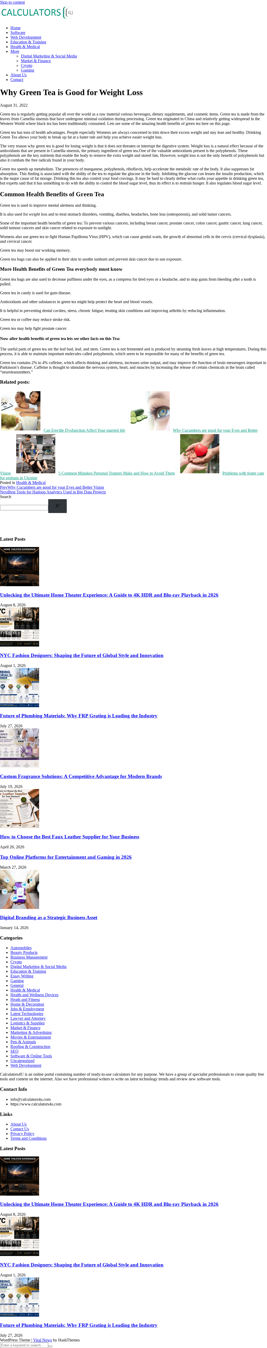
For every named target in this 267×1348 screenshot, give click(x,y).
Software (17, 32)
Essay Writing (21, 976)
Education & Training (28, 42)
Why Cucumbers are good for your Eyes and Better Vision (52, 487)
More (14, 51)
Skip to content (12, 2)
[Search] (57, 506)
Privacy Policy (22, 1133)
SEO (14, 1051)
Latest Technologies (26, 1013)
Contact (16, 79)
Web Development (25, 37)
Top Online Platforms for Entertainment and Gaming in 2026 (66, 857)
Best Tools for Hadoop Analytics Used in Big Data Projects (53, 492)
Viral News (42, 1340)
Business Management (28, 957)
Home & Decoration (27, 1004)
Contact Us (19, 1129)
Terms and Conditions (28, 1138)
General (16, 985)
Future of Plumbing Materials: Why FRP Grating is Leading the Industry (78, 715)
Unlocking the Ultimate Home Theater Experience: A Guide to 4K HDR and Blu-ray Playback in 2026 (109, 595)
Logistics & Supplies (27, 1023)
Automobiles (21, 948)
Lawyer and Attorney (28, 1018)
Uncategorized (22, 1060)
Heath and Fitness (25, 999)
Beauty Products (24, 952)
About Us (18, 75)
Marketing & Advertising (31, 1032)
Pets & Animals (23, 1042)
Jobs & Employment (27, 1009)
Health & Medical (25, 46)
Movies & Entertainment (30, 1037)
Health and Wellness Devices (34, 995)
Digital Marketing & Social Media (49, 56)
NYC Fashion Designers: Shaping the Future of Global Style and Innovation (81, 655)
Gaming (27, 70)
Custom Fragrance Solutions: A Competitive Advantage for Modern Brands (81, 776)
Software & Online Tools (31, 1056)
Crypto (26, 65)
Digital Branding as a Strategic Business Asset (48, 917)
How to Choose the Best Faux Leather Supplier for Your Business (69, 836)
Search (5, 496)
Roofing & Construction (30, 1046)
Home (15, 28)
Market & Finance (36, 61)
